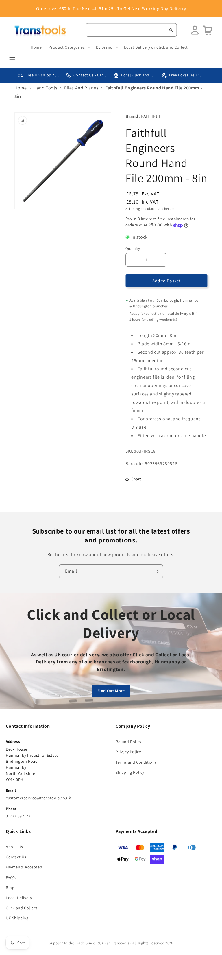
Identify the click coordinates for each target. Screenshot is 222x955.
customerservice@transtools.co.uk (38, 797)
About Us (14, 846)
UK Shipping (17, 918)
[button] (12, 59)
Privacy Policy (128, 751)
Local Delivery (19, 897)
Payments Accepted (24, 867)
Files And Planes (81, 88)
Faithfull (152, 116)
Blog (10, 887)
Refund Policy (128, 741)
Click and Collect (21, 907)
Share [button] (136, 478)
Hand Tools (45, 88)
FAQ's (11, 877)
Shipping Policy (130, 772)
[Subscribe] (156, 571)
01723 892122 (18, 816)
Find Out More (111, 690)
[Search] (171, 30)
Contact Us (16, 856)
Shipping (132, 208)
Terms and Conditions (136, 762)
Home (20, 88)
